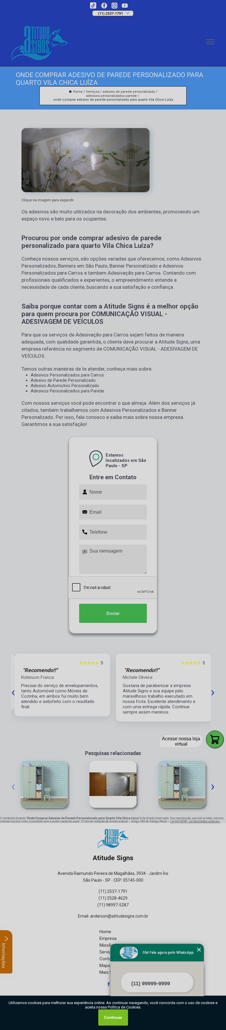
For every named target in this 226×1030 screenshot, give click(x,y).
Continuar (113, 1017)
